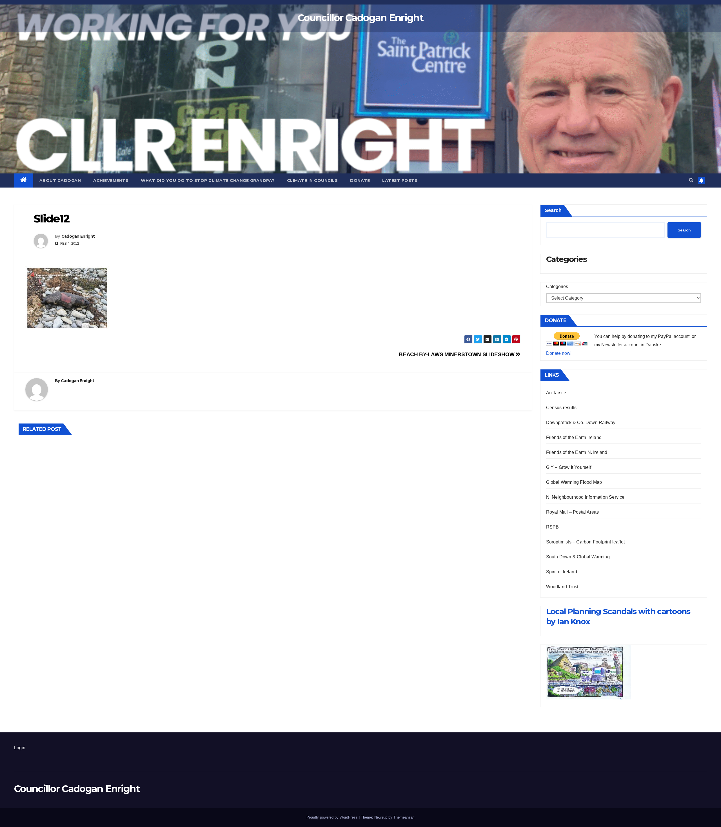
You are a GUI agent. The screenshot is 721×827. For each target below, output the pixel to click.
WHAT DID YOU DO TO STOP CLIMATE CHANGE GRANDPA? (208, 180)
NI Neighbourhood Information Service (585, 497)
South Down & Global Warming (578, 556)
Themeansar (403, 817)
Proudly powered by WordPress (332, 817)
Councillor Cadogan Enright (360, 18)
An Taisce (556, 392)
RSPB (552, 527)
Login (19, 747)
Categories (557, 286)
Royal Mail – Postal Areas (572, 512)
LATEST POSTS (399, 180)
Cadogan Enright (78, 236)
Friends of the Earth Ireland (574, 437)
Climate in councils (312, 180)
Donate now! (558, 353)
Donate (360, 180)
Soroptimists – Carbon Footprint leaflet (585, 542)
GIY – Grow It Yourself (568, 467)
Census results (561, 407)
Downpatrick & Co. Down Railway (581, 422)
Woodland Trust (562, 586)
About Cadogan (60, 180)
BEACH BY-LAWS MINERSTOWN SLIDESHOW (457, 354)
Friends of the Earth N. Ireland (576, 452)
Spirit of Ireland (561, 571)
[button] (691, 180)
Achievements (110, 180)
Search (553, 210)
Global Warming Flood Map (574, 482)
